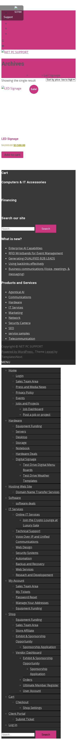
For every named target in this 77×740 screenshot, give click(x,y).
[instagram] (10, 23)
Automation (24, 558)
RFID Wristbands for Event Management (36, 253)
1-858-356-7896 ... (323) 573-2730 (27, 42)
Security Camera (19, 323)
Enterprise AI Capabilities (25, 248)
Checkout (22, 702)
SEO (11, 328)
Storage (21, 443)
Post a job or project (36, 415)
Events (20, 398)
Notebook (23, 448)
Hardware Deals (26, 454)
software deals (25, 503)
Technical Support (28, 531)
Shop (12, 614)
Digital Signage (26, 459)
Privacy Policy (25, 392)
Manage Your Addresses (32, 603)
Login (19, 376)
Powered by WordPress (17, 352)
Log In (13, 725)
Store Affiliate (25, 631)
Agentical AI (16, 292)
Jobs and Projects (27, 403)
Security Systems (27, 553)
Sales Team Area (27, 381)
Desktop (21, 437)
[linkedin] (10, 34)
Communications (20, 297)
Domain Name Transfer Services (37, 492)
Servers (21, 431)
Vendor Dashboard (28, 652)
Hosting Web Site (20, 486)
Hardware (15, 302)
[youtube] (10, 28)
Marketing (16, 313)
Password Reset (26, 597)
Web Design (24, 547)
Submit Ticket (25, 719)
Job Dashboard (33, 409)
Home (13, 370)
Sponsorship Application (39, 647)
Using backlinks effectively (26, 264)
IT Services (16, 307)
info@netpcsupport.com (21, 47)
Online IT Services (28, 514)
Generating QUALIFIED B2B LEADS (32, 258)
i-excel (49, 352)
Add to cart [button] (12, 155)
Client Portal (17, 714)
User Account (32, 691)
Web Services (24, 569)
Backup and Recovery (30, 564)
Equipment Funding (29, 426)
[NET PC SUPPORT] (14, 52)
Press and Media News (31, 387)
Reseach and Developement (34, 575)
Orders (27, 680)
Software (15, 498)
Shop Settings (32, 708)
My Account (16, 581)
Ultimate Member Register (41, 685)
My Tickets (23, 592)
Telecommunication (22, 339)
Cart (11, 697)
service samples (19, 333)
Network (14, 318)
